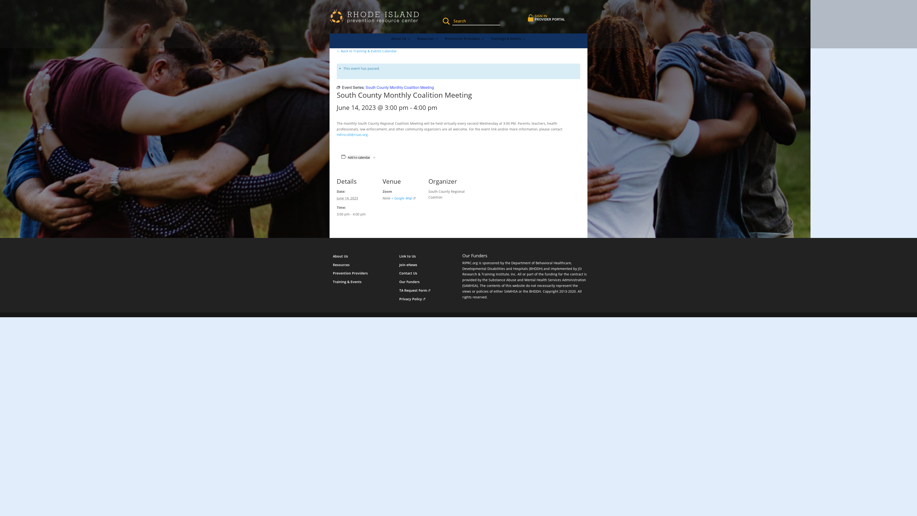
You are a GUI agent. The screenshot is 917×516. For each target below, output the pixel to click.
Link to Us (407, 256)
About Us (398, 39)
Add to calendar (359, 157)
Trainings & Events (506, 39)
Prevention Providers (462, 39)
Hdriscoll (352, 134)
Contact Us (408, 273)
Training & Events (347, 282)
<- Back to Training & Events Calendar (367, 51)
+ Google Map (401, 198)
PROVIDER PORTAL (550, 18)
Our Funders (409, 282)
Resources (425, 39)
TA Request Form (413, 290)
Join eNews (408, 265)
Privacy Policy (410, 299)
